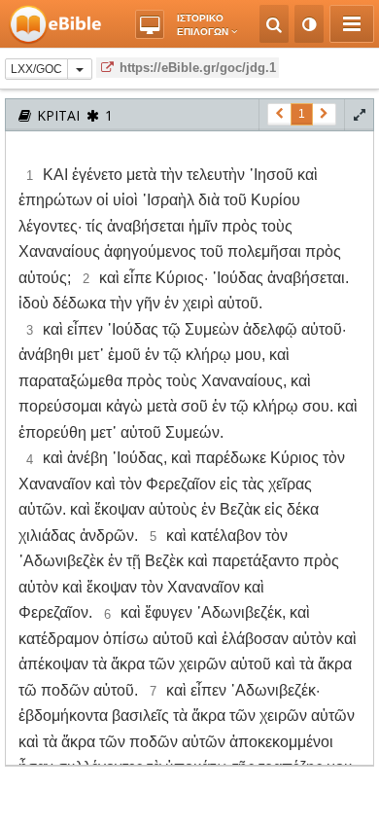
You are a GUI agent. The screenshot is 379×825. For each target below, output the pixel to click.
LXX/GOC (36, 69)
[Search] (274, 24)
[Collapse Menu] (351, 24)
